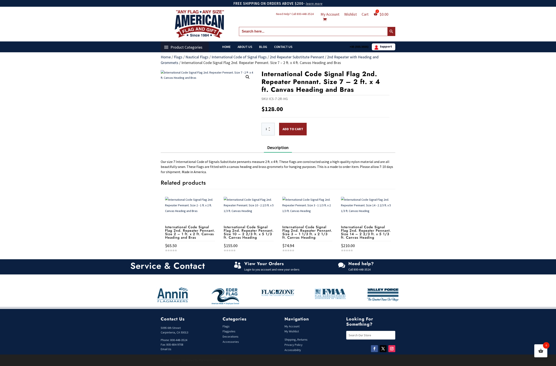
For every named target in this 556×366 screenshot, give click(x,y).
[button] (248, 77)
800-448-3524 (305, 14)
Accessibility (293, 350)
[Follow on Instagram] (391, 348)
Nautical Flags (196, 56)
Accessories (231, 342)
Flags (178, 56)
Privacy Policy (294, 345)
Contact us (283, 46)
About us (245, 46)
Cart (365, 15)
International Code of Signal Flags (239, 56)
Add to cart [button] (190, 258)
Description (278, 147)
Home (226, 46)
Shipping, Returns (296, 339)
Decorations (230, 336)
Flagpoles (229, 331)
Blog (263, 46)
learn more (314, 4)
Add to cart (293, 129)
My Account (330, 15)
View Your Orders (264, 264)
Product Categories (186, 47)
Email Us (166, 349)
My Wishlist (292, 331)
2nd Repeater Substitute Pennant (297, 56)
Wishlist (350, 15)
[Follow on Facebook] (374, 348)
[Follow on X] (383, 348)
